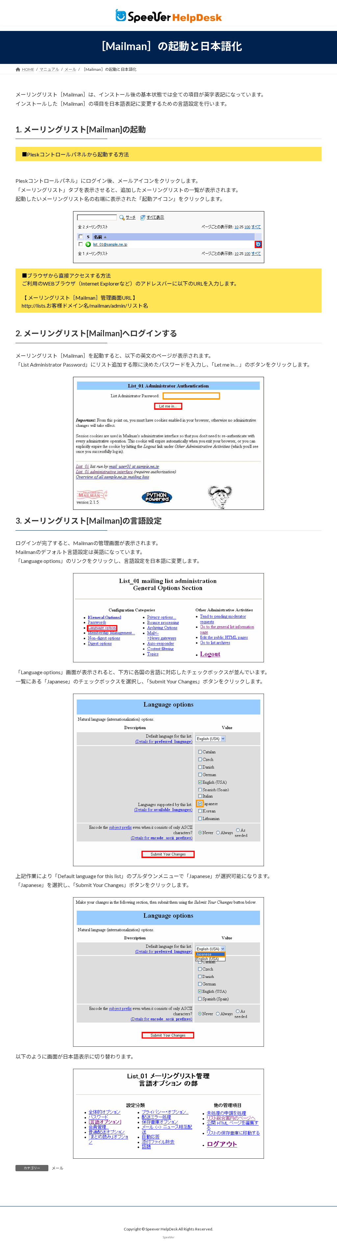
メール (58, 1168)
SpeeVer (168, 1237)
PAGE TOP (322, 1200)
